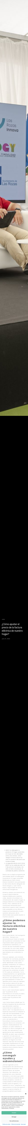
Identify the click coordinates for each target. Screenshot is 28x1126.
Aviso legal (23, 1124)
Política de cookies (6, 1124)
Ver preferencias (14, 1121)
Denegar (14, 1117)
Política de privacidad (15, 1124)
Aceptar (14, 1112)
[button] (26, 1094)
